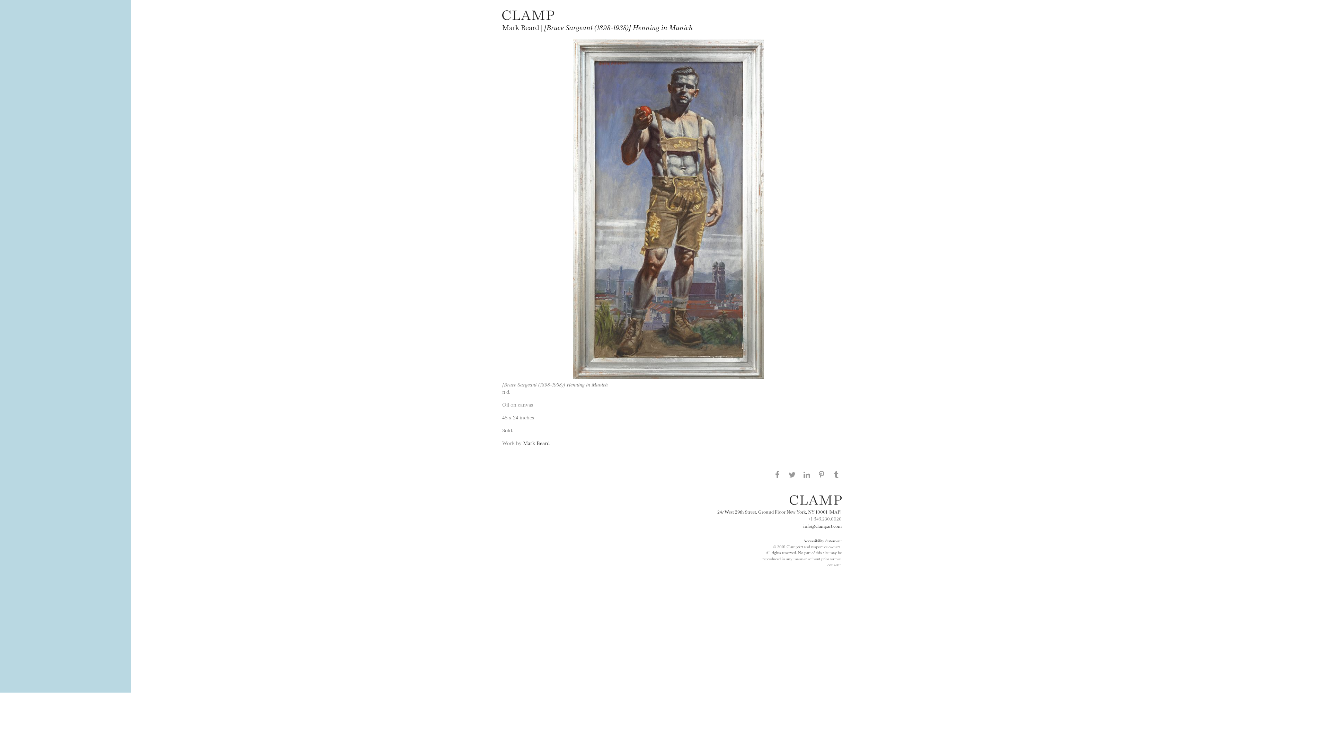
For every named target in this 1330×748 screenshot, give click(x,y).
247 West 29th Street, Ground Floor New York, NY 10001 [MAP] (779, 511)
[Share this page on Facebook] (777, 474)
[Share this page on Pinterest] (821, 474)
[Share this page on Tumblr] (836, 474)
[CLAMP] (528, 18)
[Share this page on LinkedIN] (807, 474)
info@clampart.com (822, 525)
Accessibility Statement (823, 540)
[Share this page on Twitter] (792, 474)
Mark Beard (536, 442)
